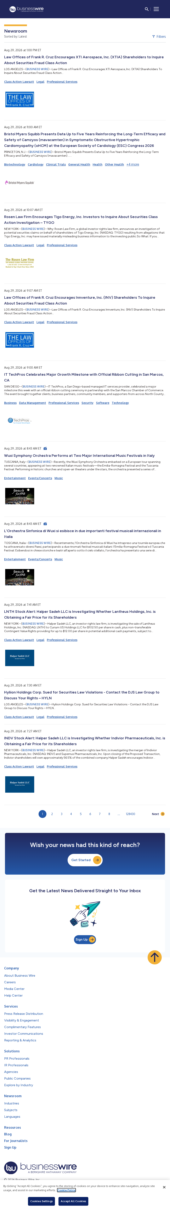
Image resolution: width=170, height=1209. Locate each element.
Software (102, 403)
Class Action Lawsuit (19, 81)
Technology (120, 403)
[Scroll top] (155, 957)
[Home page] (27, 9)
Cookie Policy (66, 1190)
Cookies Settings (41, 1201)
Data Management (32, 403)
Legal (40, 81)
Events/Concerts (40, 478)
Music (59, 478)
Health (97, 164)
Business (10, 403)
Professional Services (62, 81)
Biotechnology (14, 164)
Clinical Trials (56, 164)
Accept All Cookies (73, 1201)
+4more (132, 164)
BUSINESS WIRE (37, 69)
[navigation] (156, 9)
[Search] (147, 9)
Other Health (114, 164)
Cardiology (36, 164)
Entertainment (15, 478)
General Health (79, 164)
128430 (130, 814)
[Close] (164, 1187)
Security (87, 403)
